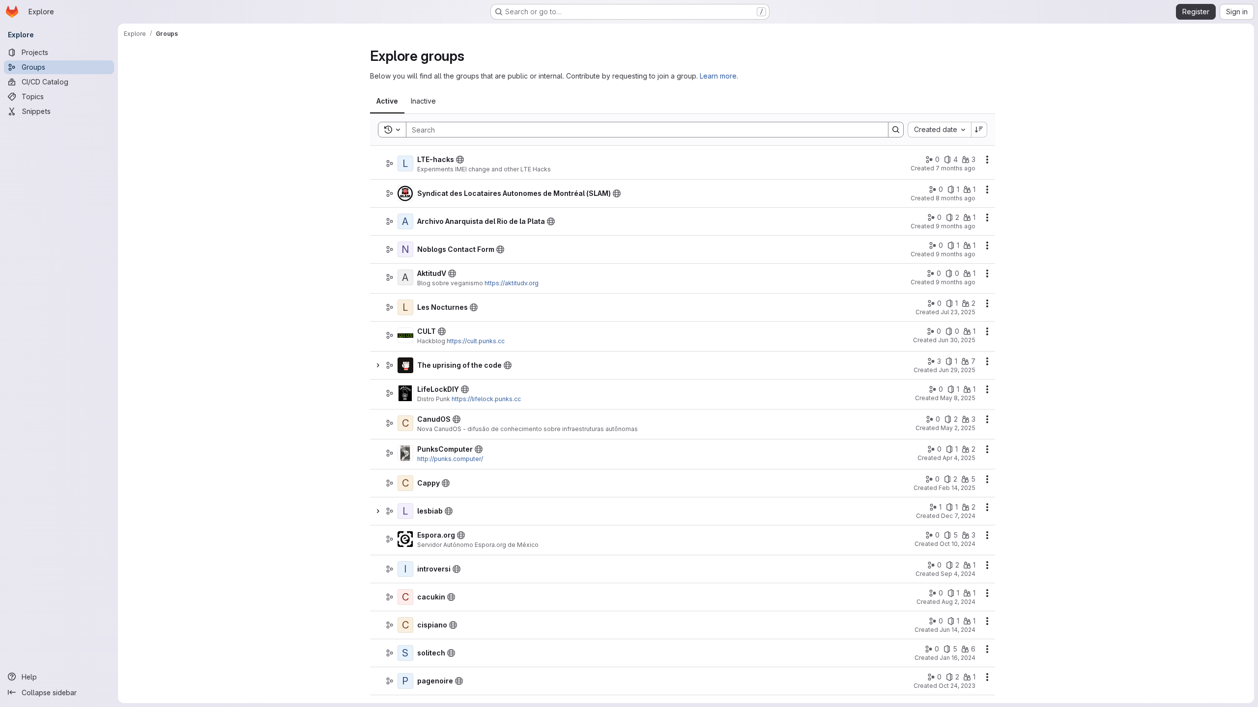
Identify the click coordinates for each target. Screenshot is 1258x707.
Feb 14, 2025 (957, 487)
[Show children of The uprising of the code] (378, 365)
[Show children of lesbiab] (378, 511)
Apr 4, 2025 (959, 458)
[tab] (387, 101)
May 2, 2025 (958, 428)
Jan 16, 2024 (957, 657)
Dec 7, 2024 (958, 515)
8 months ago (955, 198)
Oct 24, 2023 (957, 685)
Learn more (718, 76)
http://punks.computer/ (450, 458)
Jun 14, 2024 (957, 629)
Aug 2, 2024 (958, 601)
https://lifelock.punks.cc (486, 399)
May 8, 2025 (957, 398)
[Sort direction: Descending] (979, 129)
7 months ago (955, 168)
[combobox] (939, 129)
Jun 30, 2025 (956, 340)
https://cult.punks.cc (476, 341)
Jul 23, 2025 (958, 312)
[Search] (896, 129)
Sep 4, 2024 (958, 573)
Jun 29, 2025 (957, 370)
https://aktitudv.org (512, 283)
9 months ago (955, 226)
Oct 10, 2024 (957, 543)
